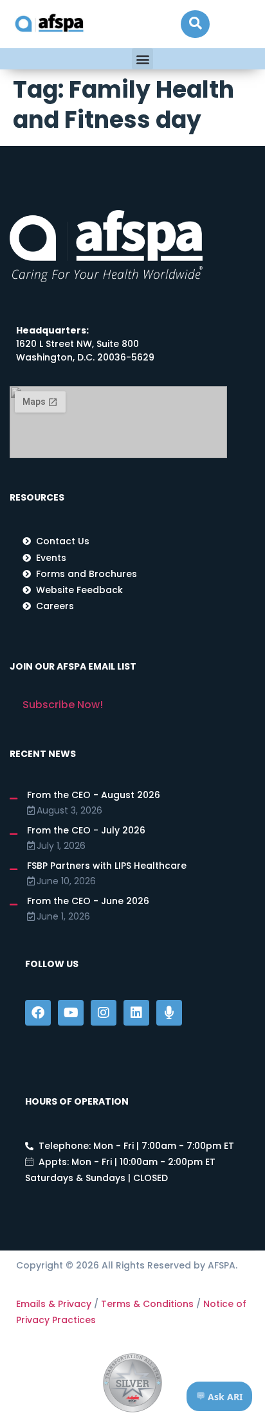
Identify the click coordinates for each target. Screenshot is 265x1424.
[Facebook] (38, 1013)
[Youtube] (71, 1013)
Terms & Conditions (147, 1303)
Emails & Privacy (53, 1303)
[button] (195, 24)
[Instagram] (103, 1013)
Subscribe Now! (63, 704)
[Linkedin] (136, 1013)
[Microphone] (169, 1013)
